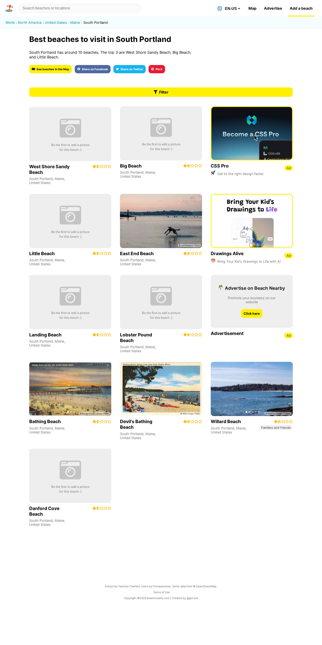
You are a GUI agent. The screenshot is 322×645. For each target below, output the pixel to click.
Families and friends (276, 427)
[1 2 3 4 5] (252, 389)
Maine (59, 179)
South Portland (41, 179)
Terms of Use (161, 592)
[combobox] (79, 8)
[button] (9, 8)
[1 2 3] (70, 389)
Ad (289, 168)
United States (40, 183)
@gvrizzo (192, 598)
